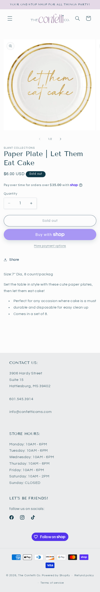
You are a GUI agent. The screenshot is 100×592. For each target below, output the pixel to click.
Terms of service (52, 583)
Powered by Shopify (56, 575)
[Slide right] (60, 139)
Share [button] (14, 259)
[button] (9, 18)
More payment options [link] (50, 246)
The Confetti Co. (29, 575)
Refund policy (84, 575)
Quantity (10, 193)
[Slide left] (39, 139)
